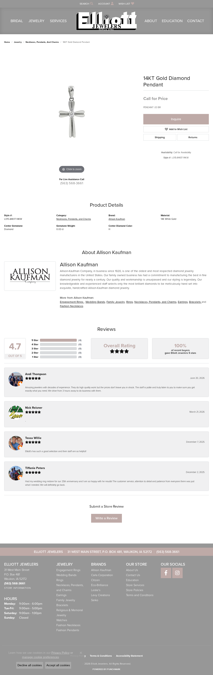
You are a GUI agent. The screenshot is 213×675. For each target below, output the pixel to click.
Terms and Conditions (139, 595)
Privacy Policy (60, 652)
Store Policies (134, 590)
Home (7, 42)
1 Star (35, 357)
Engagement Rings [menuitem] (68, 570)
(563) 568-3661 (71, 183)
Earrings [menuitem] (61, 595)
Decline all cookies (29, 665)
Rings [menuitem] (59, 580)
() (80, 340)
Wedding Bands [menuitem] (66, 575)
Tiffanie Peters (35, 468)
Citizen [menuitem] (95, 580)
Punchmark (113, 669)
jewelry (18, 42)
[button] (86, 3)
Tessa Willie (33, 438)
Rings (129, 302)
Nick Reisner (33, 408)
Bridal (17, 21)
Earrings (183, 302)
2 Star (35, 353)
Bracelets (195, 302)
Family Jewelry (115, 302)
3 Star (35, 348)
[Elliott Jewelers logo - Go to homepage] (106, 21)
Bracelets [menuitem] (62, 605)
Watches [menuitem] (61, 620)
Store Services (135, 585)
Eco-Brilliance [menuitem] (99, 585)
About (151, 21)
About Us (132, 570)
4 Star (35, 344)
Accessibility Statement (129, 656)
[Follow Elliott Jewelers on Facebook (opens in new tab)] (166, 573)
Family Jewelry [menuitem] (65, 600)
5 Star (35, 340)
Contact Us (133, 575)
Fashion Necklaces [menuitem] (68, 625)
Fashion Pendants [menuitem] (67, 630)
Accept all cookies (58, 665)
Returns (192, 137)
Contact (195, 21)
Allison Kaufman (117, 219)
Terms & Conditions (101, 656)
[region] (71, 111)
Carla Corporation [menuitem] (102, 575)
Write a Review (106, 518)
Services (58, 21)
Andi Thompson (35, 374)
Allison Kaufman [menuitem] (101, 570)
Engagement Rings (72, 302)
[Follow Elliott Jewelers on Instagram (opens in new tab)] (177, 573)
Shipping (160, 137)
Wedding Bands (95, 302)
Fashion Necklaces (71, 306)
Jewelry (36, 21)
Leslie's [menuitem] (95, 590)
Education (172, 21)
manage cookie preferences (40, 657)
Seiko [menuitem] (94, 600)
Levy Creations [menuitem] (100, 595)
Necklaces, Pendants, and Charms (42, 42)
